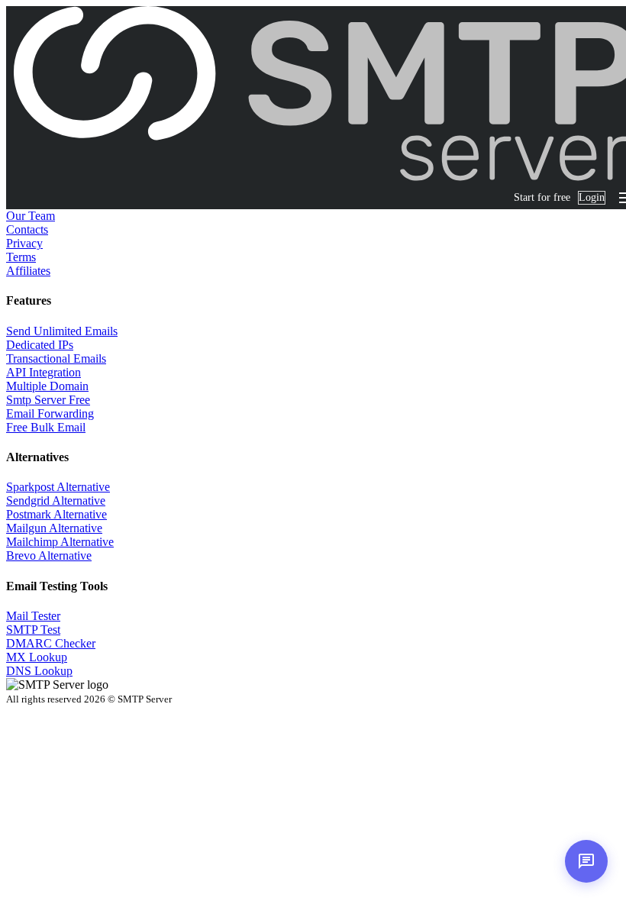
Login (592, 197)
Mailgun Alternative (54, 528)
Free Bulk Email (46, 427)
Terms (21, 256)
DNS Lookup (39, 670)
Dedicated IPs (39, 344)
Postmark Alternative (56, 514)
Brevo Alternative (49, 555)
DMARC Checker (50, 643)
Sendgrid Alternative (55, 500)
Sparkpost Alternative (58, 486)
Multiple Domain (47, 385)
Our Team (30, 215)
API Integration (43, 372)
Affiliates (28, 270)
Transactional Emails (56, 358)
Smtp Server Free (48, 399)
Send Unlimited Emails (62, 331)
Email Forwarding (50, 413)
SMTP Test (33, 629)
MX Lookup (36, 657)
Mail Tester (33, 615)
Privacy (24, 243)
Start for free (542, 197)
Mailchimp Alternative (60, 541)
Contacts (27, 229)
